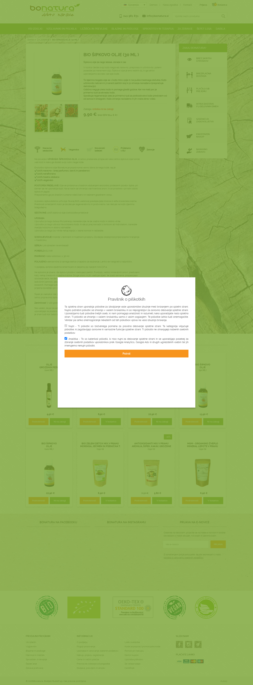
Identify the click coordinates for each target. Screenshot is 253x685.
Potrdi (126, 353)
